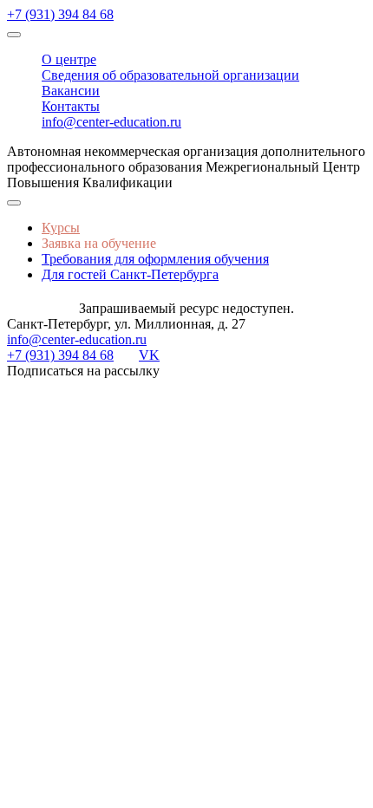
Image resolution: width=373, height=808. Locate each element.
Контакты (71, 106)
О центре (69, 59)
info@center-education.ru (111, 121)
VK (149, 355)
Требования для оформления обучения (155, 258)
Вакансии (71, 90)
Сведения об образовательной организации (170, 75)
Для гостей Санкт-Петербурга (130, 274)
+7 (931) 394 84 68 (60, 14)
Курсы (61, 227)
